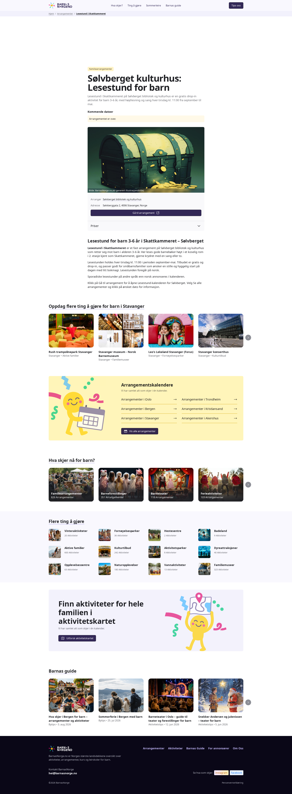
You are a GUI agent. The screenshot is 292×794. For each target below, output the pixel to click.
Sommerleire (153, 5)
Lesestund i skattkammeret (91, 13)
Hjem (51, 13)
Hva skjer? (117, 5)
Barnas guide (173, 5)
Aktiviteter (175, 748)
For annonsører (218, 748)
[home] (69, 5)
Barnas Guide (195, 748)
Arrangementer (65, 13)
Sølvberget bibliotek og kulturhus (122, 199)
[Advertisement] (146, 39)
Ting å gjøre (134, 5)
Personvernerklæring (232, 782)
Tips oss (236, 5)
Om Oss (238, 748)
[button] (248, 338)
